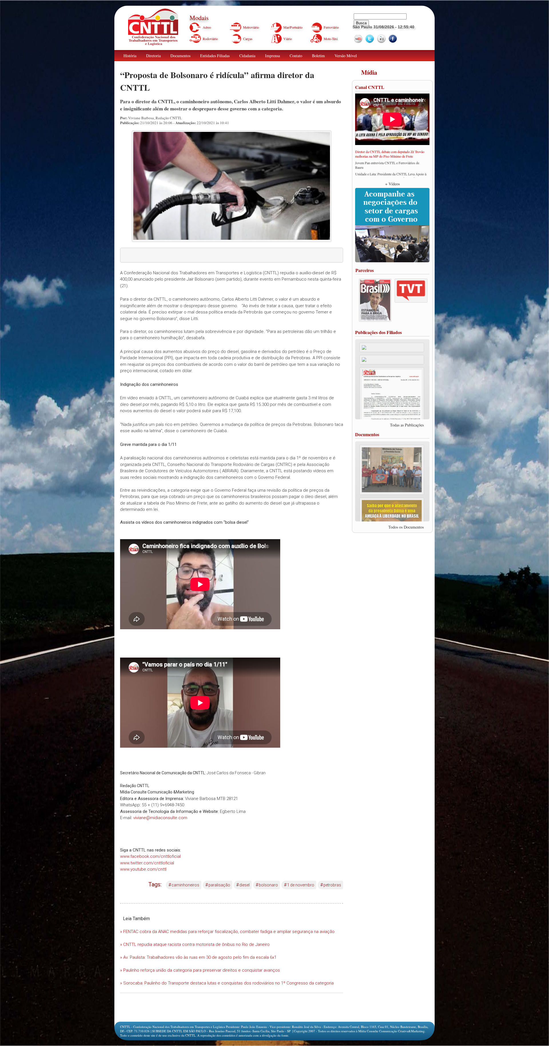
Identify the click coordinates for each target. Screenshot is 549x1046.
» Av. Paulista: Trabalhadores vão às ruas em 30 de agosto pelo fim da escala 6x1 (198, 957)
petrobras (330, 885)
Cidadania (247, 55)
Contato (296, 55)
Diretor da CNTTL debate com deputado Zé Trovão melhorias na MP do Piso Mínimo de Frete (389, 153)
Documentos (180, 55)
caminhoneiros (183, 885)
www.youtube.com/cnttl (143, 869)
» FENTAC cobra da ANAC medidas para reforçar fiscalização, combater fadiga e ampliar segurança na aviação (227, 931)
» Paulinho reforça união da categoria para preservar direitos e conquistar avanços (200, 970)
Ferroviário (331, 27)
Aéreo (207, 27)
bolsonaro (267, 885)
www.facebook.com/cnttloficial (150, 856)
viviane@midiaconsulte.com (160, 817)
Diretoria (153, 55)
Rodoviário (210, 38)
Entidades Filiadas (215, 55)
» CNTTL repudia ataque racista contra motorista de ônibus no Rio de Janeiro (195, 944)
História (130, 55)
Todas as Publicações (407, 425)
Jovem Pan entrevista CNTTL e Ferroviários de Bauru (387, 165)
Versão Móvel (346, 55)
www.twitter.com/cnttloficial (147, 863)
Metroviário (251, 27)
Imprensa (272, 55)
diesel (243, 885)
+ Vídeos (392, 183)
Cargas (247, 38)
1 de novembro (299, 885)
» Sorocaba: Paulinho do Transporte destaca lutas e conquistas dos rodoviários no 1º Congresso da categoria (227, 983)
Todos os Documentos (406, 527)
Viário (287, 38)
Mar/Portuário (293, 27)
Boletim (318, 55)
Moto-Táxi (331, 38)
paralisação (217, 885)
